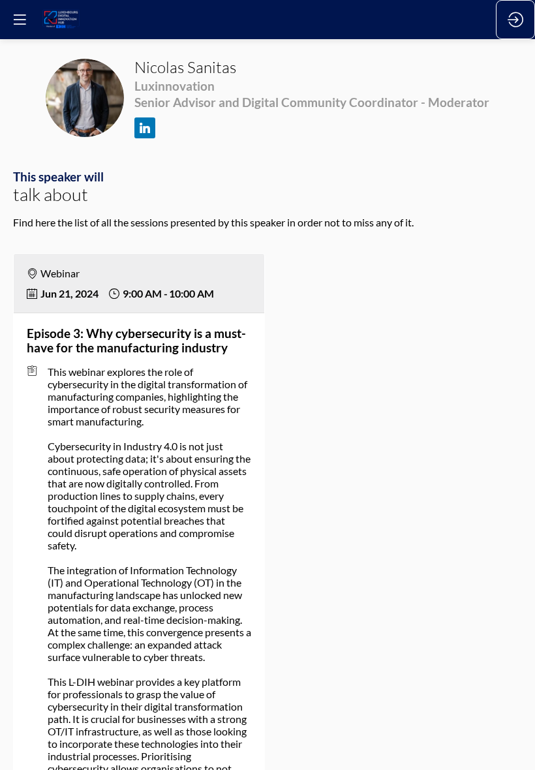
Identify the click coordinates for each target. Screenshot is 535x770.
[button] (19, 19)
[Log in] (515, 19)
